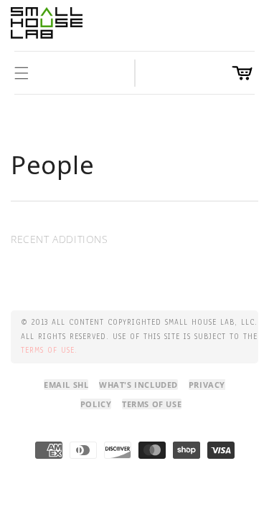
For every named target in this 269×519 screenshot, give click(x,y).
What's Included (138, 384)
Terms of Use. (49, 350)
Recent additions (59, 239)
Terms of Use (151, 404)
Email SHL (66, 384)
